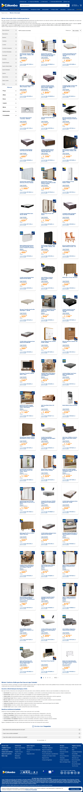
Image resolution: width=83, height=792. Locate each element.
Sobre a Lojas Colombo (20, 747)
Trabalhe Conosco (6, 747)
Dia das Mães (75, 753)
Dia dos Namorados (76, 763)
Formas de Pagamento (47, 759)
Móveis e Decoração (15, 12)
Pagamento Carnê (30, 753)
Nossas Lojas (23, 1)
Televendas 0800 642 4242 (56, 1)
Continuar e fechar (75, 789)
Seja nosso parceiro (7, 753)
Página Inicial (4, 12)
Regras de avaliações (46, 749)
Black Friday (74, 747)
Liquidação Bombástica (77, 751)
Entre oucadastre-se (76, 5)
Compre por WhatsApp (34, 1)
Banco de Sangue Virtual (65, 761)
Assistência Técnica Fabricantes (34, 749)
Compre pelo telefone (7, 751)
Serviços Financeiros (64, 755)
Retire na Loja (63, 749)
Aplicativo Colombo (64, 747)
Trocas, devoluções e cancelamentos (50, 753)
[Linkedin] (68, 772)
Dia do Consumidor (76, 759)
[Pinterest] (75, 772)
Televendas (62, 757)
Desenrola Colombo (64, 751)
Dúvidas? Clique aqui (33, 773)
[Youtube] (72, 772)
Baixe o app (67, 1)
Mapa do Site (17, 757)
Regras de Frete (45, 757)
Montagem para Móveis (47, 751)
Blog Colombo (18, 753)
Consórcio (62, 753)
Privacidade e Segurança (47, 747)
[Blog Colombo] (78, 772)
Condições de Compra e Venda (49, 755)
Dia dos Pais (74, 761)
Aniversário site (75, 757)
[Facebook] (65, 772)
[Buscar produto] (67, 5)
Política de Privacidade (31, 789)
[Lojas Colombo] (9, 5)
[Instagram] (61, 772)
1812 (55, 677)
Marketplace (17, 755)
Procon (28, 751)
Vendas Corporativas (64, 759)
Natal (73, 749)
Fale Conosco (45, 1)
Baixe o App (4, 755)
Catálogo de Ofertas (76, 755)
